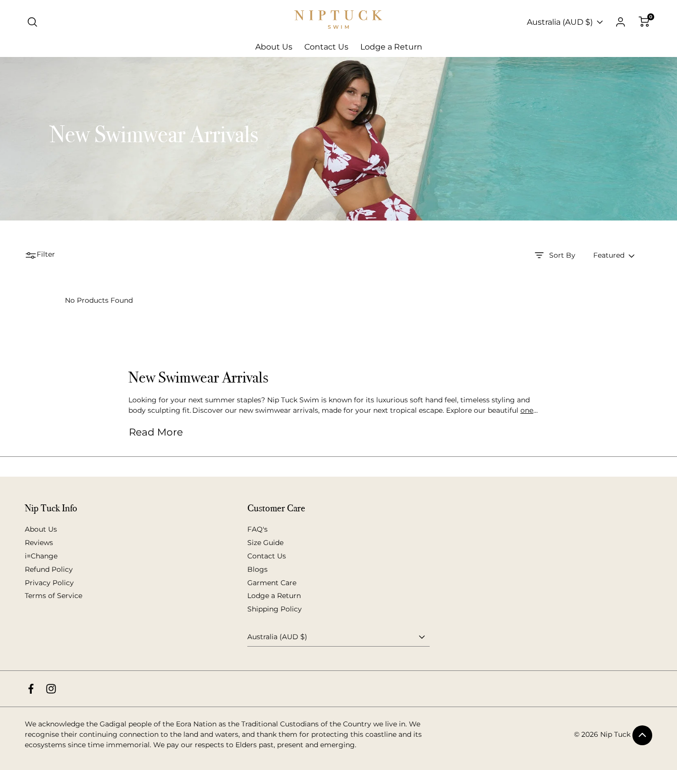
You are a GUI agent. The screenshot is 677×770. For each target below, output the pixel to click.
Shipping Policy (274, 609)
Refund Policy (49, 569)
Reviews (39, 542)
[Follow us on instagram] (51, 689)
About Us (41, 529)
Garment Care (271, 582)
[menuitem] (273, 47)
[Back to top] (642, 735)
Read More (156, 432)
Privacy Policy (49, 582)
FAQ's (257, 529)
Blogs (257, 569)
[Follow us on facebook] (31, 689)
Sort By (562, 255)
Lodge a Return (274, 595)
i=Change (41, 555)
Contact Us (266, 555)
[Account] (620, 22)
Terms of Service (53, 595)
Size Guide (265, 542)
